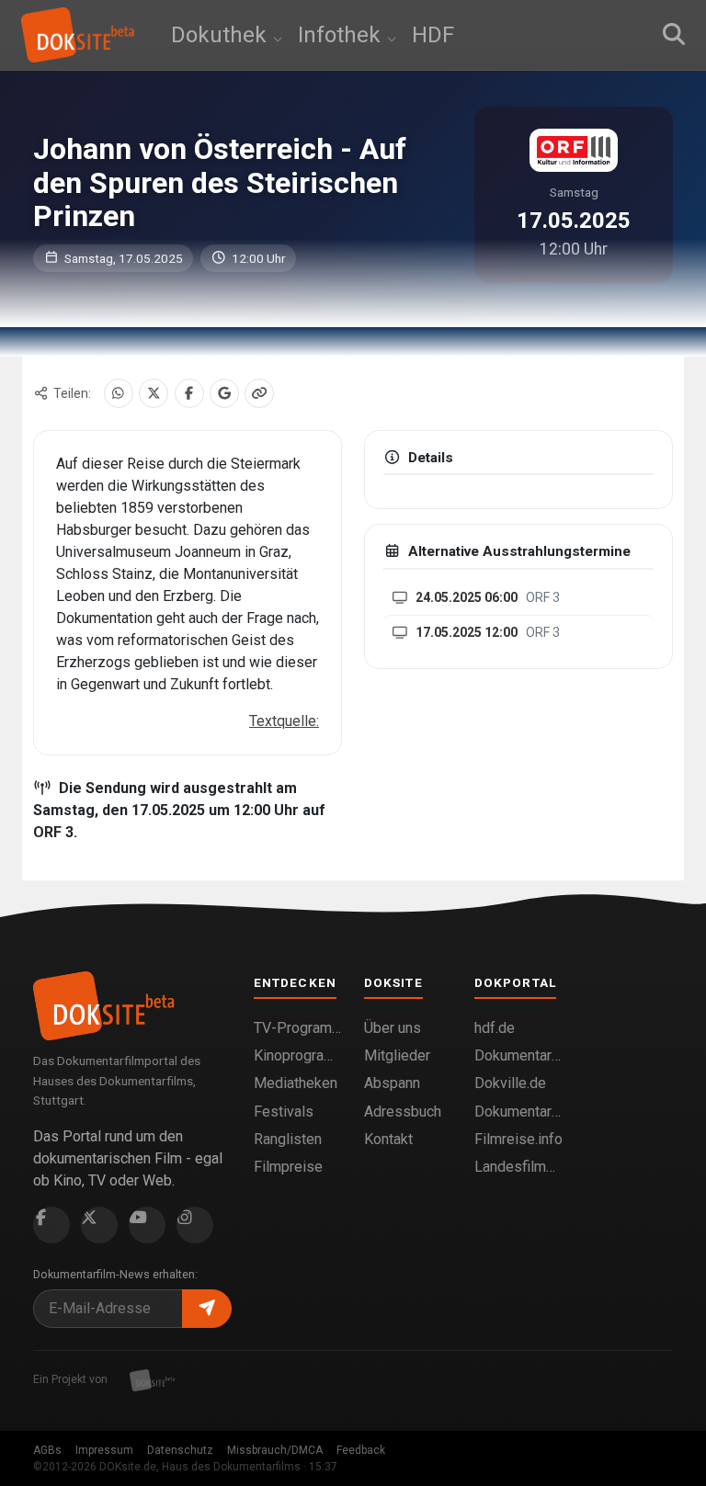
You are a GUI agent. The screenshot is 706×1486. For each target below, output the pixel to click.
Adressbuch (402, 1111)
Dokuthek (221, 35)
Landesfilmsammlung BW (518, 1166)
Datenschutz (180, 1450)
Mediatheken (295, 1083)
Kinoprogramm (298, 1055)
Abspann (392, 1083)
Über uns (392, 1028)
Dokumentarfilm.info (518, 1055)
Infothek (342, 35)
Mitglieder (397, 1055)
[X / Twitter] (153, 393)
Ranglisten (288, 1139)
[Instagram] (194, 1225)
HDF (433, 35)
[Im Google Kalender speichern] (224, 393)
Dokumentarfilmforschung (518, 1111)
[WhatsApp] (118, 393)
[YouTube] (147, 1225)
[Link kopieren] (259, 393)
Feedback (360, 1450)
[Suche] (674, 35)
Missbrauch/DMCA (275, 1450)
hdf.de (494, 1028)
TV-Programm (298, 1028)
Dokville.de (510, 1083)
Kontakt (388, 1139)
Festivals (283, 1111)
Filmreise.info (518, 1139)
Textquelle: (284, 721)
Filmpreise (288, 1166)
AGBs (47, 1450)
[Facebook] (189, 393)
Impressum (104, 1450)
